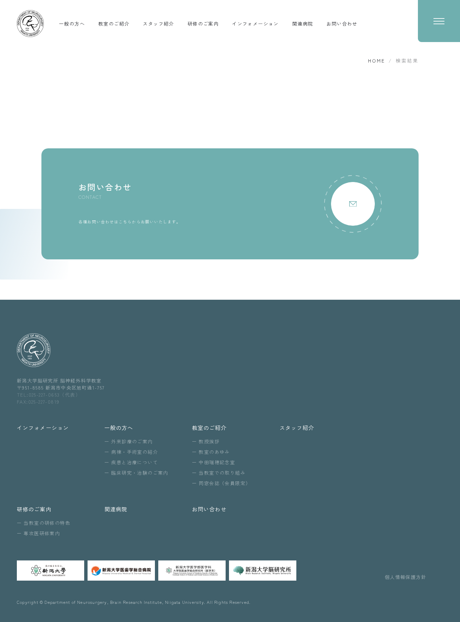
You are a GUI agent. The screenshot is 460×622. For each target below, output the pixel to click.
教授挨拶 (209, 441)
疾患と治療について (134, 462)
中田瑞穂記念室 (217, 462)
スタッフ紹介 (158, 23)
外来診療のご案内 (132, 441)
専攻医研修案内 (42, 533)
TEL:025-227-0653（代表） (48, 394)
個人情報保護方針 (405, 577)
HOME (376, 60)
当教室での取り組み (222, 472)
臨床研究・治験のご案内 (139, 472)
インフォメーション (255, 23)
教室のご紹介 (113, 23)
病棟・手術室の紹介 (134, 451)
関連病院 (302, 23)
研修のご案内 (203, 23)
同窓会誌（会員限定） (225, 483)
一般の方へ (72, 23)
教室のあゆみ (214, 451)
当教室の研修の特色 (47, 522)
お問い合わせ (341, 23)
